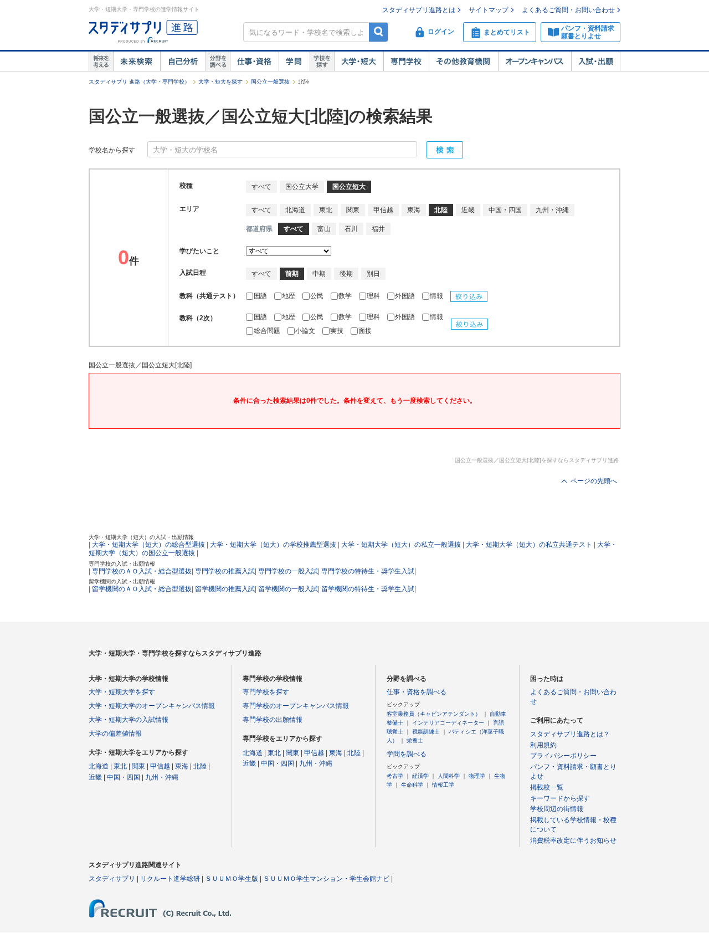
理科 (374, 296)
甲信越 (383, 210)
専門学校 (406, 61)
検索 (378, 32)
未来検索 (136, 61)
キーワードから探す (560, 798)
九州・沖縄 (552, 210)
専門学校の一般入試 (288, 571)
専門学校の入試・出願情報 (122, 564)
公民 (317, 296)
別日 (373, 274)
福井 (378, 229)
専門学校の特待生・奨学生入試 (367, 571)
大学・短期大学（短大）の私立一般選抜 (401, 544)
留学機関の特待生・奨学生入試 (367, 589)
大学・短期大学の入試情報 (128, 720)
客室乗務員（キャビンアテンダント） (434, 714)
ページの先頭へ (594, 481)
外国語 (406, 296)
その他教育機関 (463, 61)
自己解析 (182, 61)
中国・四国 (505, 210)
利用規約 (543, 745)
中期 (319, 274)
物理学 (477, 776)
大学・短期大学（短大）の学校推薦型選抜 (273, 544)
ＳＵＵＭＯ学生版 (231, 879)
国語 (261, 296)
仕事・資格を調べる (416, 692)
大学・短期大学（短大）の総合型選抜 (148, 544)
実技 (337, 331)
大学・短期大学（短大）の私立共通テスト (529, 544)
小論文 (306, 331)
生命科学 (412, 785)
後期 (346, 274)
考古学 (395, 776)
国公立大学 (301, 187)
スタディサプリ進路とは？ (570, 734)
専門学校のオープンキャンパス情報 (296, 706)
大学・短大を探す (220, 82)
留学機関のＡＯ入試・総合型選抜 (142, 589)
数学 (345, 296)
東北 (325, 210)
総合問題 (268, 331)
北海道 (295, 210)
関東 (352, 210)
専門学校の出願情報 (272, 720)
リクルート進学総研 (170, 879)
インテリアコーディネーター (448, 723)
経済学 (420, 776)
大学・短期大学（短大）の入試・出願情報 (141, 537)
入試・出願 (595, 61)
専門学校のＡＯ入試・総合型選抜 (142, 571)
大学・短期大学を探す (122, 692)
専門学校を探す (266, 692)
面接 (365, 331)
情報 (437, 296)
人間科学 (449, 776)
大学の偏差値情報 (115, 733)
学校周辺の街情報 (556, 809)
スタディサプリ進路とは (418, 10)
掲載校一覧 (546, 787)
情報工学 (443, 785)
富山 (324, 229)
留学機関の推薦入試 (225, 589)
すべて (261, 187)
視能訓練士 (426, 732)
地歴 (289, 296)
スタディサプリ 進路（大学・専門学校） (139, 82)
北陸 (200, 766)
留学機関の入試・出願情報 (122, 581)
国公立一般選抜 (270, 82)
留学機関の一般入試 (288, 589)
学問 (294, 61)
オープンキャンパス (534, 61)
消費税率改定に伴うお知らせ (573, 840)
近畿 (468, 210)
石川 (351, 229)
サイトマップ (488, 10)
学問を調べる (407, 754)
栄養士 (415, 740)
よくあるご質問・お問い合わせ (568, 10)
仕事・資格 (254, 61)
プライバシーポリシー (563, 756)
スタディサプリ (112, 879)
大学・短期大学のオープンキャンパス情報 (152, 706)
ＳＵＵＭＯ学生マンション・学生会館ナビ (326, 879)
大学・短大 (358, 61)
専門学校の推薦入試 (225, 571)
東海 (413, 210)
